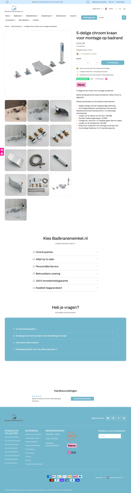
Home (7, 26)
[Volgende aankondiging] (87, 2)
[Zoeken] (124, 17)
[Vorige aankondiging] (7, 2)
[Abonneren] (123, 436)
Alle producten (16, 26)
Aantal (78, 58)
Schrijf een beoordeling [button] (82, 398)
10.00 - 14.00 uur (52, 438)
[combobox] (111, 17)
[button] (8, 16)
